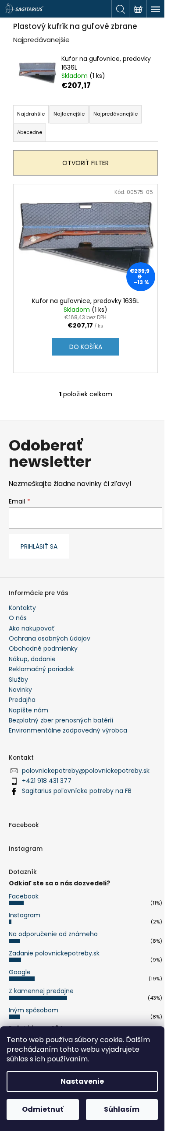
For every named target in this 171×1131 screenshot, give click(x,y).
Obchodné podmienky (43, 648)
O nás (18, 617)
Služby (18, 679)
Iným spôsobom (33, 1010)
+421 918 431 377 (46, 780)
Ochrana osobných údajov (49, 638)
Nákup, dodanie (32, 659)
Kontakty (22, 607)
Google (20, 972)
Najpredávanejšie (115, 113)
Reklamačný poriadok (41, 669)
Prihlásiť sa (39, 546)
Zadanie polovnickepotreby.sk (54, 953)
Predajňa (22, 699)
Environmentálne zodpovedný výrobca (68, 730)
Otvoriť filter (85, 163)
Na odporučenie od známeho (53, 934)
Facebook (24, 896)
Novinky (20, 689)
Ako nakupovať (32, 628)
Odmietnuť (42, 1109)
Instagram (24, 915)
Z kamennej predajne (41, 991)
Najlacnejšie (69, 113)
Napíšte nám (28, 710)
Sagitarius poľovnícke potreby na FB (77, 790)
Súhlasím (121, 1109)
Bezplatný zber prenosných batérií (61, 720)
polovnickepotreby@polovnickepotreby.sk (86, 770)
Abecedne (29, 132)
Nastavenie (82, 1081)
